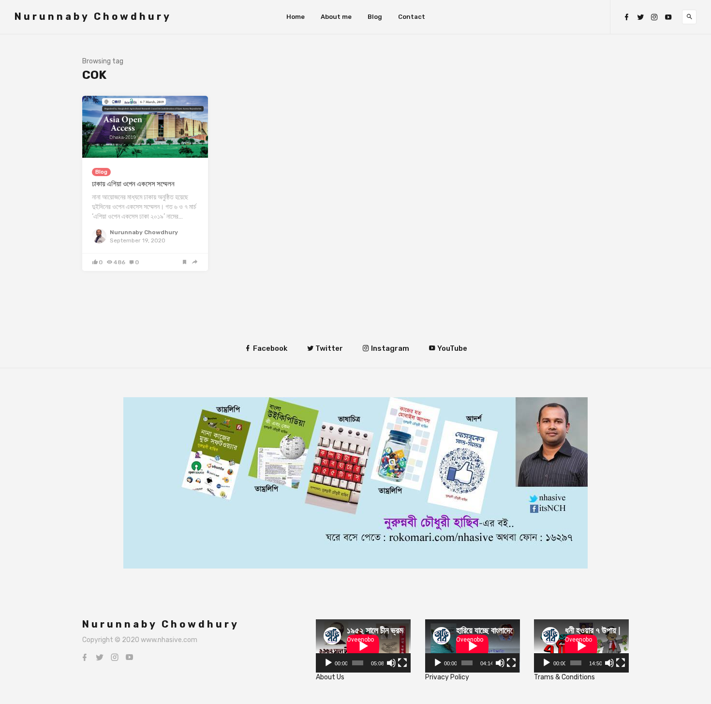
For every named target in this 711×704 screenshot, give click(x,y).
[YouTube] (668, 17)
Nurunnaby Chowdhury (93, 16)
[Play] (328, 663)
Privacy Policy (447, 677)
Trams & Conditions (564, 677)
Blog (375, 16)
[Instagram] (654, 17)
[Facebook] (626, 17)
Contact (411, 16)
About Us (330, 677)
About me (336, 16)
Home (295, 16)
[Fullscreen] (402, 663)
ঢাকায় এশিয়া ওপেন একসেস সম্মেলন (133, 184)
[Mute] (391, 663)
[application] (363, 646)
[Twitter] (640, 17)
